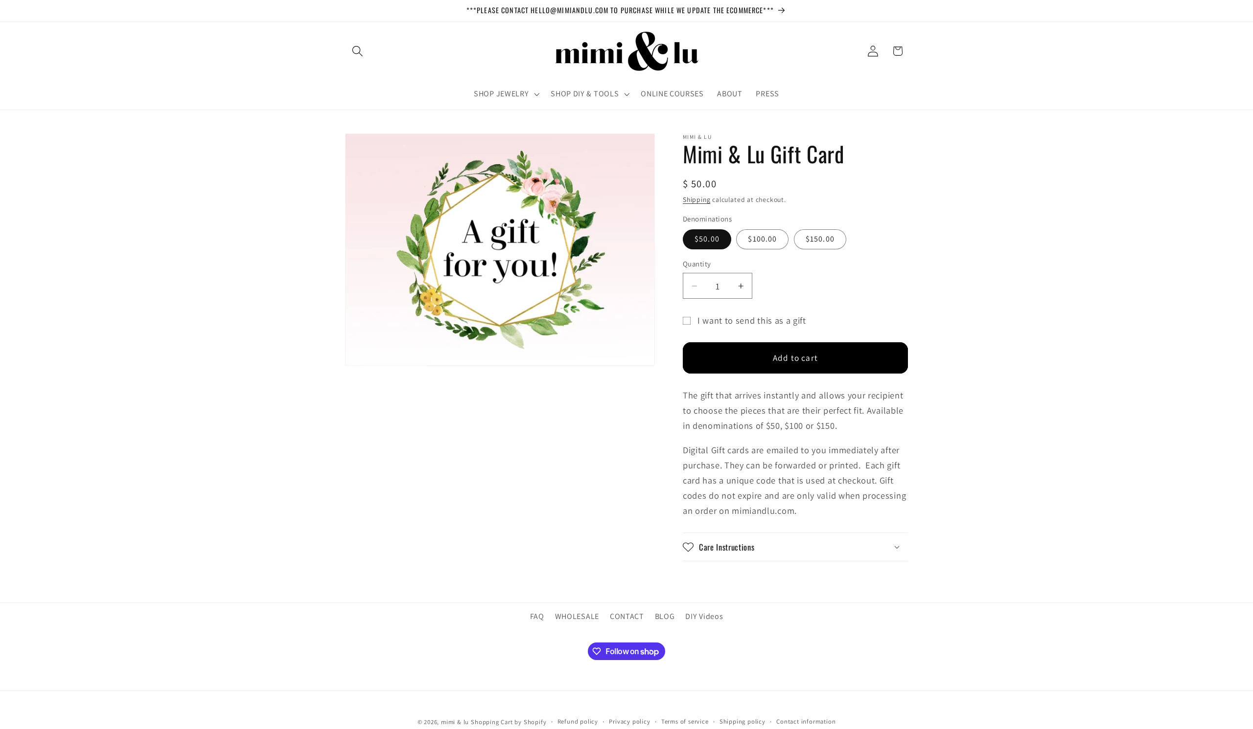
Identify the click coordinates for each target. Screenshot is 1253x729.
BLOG (665, 616)
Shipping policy (742, 721)
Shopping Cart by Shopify (508, 722)
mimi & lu (455, 722)
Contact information (805, 721)
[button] (357, 51)
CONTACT (627, 616)
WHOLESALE (577, 616)
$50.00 (707, 239)
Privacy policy (629, 721)
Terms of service (685, 721)
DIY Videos (704, 616)
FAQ (537, 616)
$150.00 (820, 239)
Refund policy (577, 721)
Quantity (697, 263)
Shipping (696, 199)
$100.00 (762, 239)
